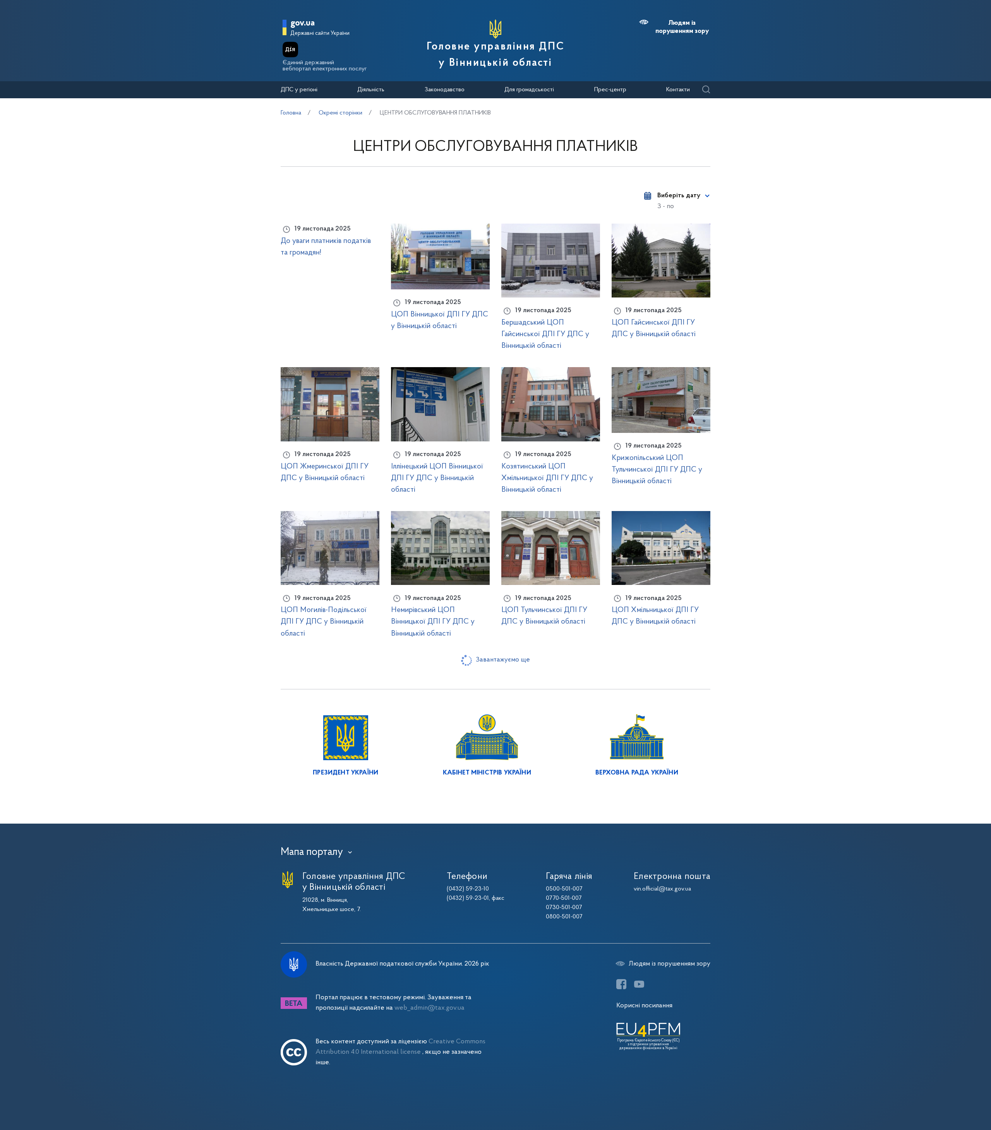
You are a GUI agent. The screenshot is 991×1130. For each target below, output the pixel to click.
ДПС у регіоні (299, 90)
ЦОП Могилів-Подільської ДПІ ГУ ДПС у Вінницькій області (324, 621)
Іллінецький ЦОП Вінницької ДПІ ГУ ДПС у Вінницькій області (437, 478)
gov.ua (302, 23)
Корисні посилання (644, 1005)
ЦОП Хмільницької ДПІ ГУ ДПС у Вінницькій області (655, 616)
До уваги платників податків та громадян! (326, 246)
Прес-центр (610, 90)
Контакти (678, 90)
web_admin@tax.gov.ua (429, 1008)
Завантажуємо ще (503, 659)
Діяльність (370, 90)
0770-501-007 (564, 898)
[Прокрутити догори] (952, 1099)
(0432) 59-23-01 (468, 898)
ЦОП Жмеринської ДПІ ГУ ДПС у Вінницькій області (325, 472)
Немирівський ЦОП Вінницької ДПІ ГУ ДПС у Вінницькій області (433, 621)
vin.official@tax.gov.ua (662, 889)
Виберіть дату (678, 195)
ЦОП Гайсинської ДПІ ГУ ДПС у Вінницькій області (654, 328)
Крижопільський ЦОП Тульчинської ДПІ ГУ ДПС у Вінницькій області (657, 469)
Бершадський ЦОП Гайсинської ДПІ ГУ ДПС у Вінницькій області (545, 334)
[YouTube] (639, 984)
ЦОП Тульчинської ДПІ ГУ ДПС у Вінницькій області (544, 616)
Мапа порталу (312, 852)
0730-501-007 (564, 907)
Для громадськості (529, 90)
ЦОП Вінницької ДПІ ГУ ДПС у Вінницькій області (439, 320)
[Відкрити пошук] (705, 89)
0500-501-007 (564, 889)
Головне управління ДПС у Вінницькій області (495, 54)
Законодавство (445, 90)
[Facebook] (621, 984)
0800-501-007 (564, 917)
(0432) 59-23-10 (468, 889)
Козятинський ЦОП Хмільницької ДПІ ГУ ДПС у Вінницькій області (547, 478)
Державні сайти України (320, 33)
